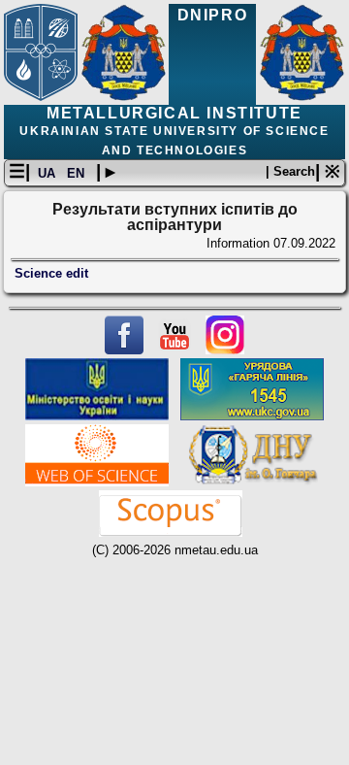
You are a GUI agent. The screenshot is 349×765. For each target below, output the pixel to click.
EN (77, 173)
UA (48, 173)
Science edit (51, 273)
